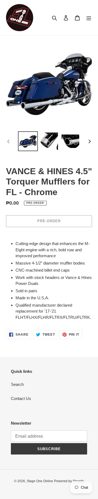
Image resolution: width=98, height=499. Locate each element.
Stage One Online (40, 481)
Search (17, 384)
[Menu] (88, 18)
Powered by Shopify (69, 481)
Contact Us (21, 398)
